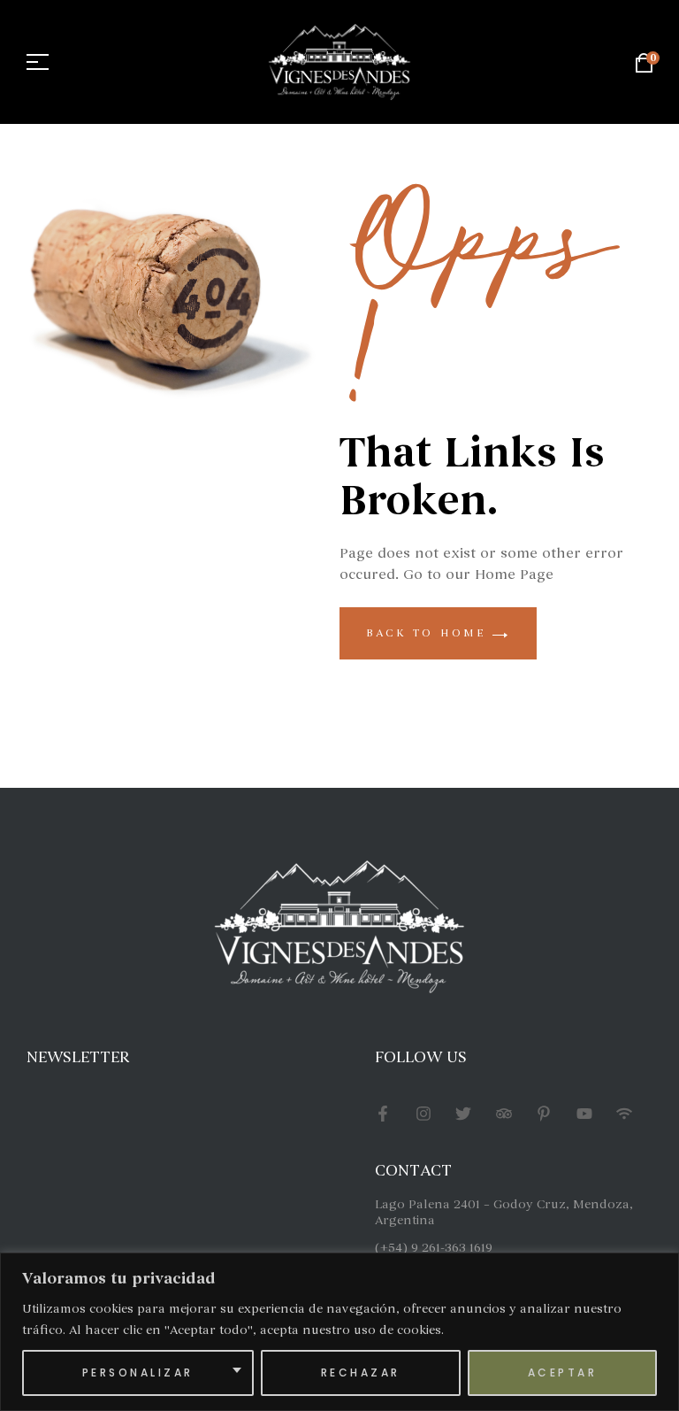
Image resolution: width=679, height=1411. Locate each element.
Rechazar (361, 1372)
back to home (429, 633)
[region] (339, 1332)
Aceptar (563, 1372)
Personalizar (138, 1372)
